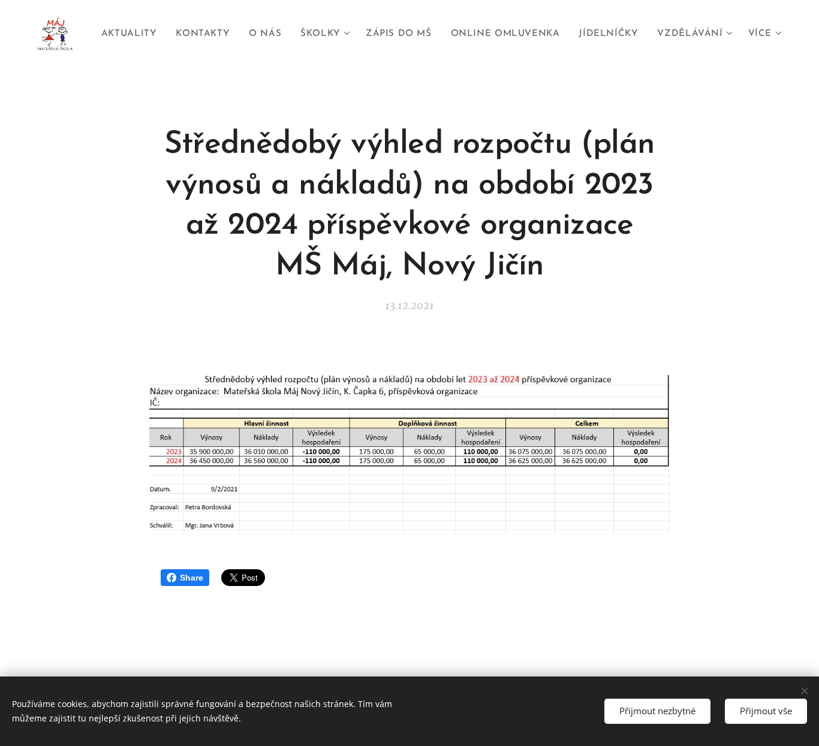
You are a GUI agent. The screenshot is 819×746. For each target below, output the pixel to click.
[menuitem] (132, 34)
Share (191, 577)
